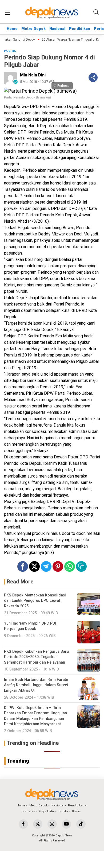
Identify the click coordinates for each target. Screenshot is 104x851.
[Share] (93, 77)
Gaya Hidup (47, 811)
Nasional (57, 29)
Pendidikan (79, 29)
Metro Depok (33, 29)
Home (12, 29)
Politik (63, 811)
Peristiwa (28, 811)
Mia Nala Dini (33, 75)
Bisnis (76, 811)
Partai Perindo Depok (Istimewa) (27, 97)
